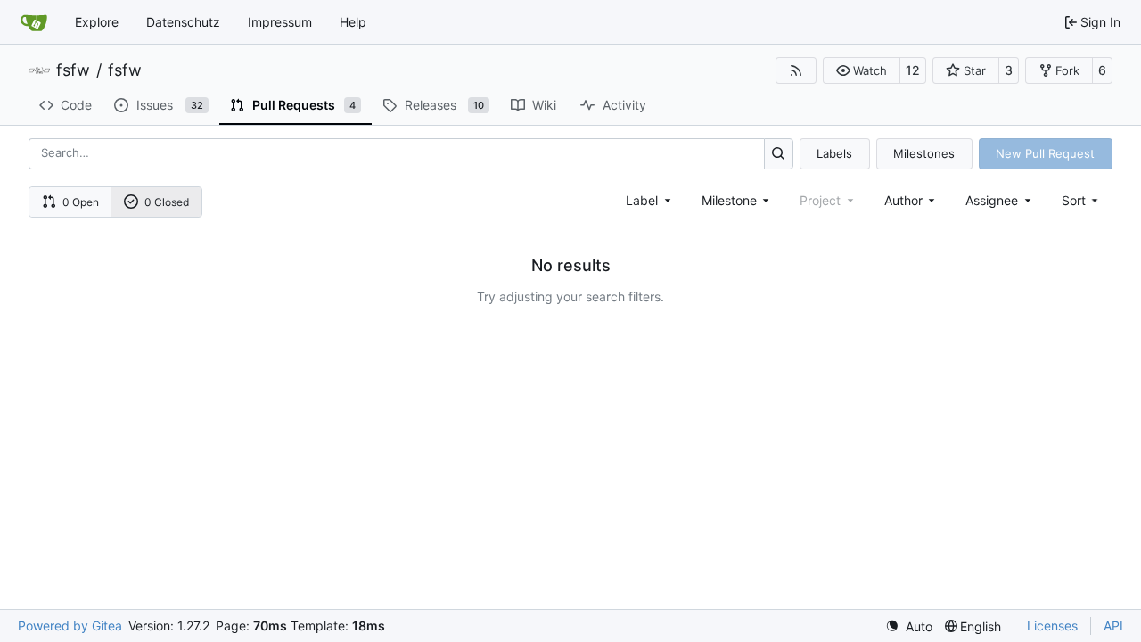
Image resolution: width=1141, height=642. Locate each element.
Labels (834, 153)
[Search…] (778, 153)
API (1113, 625)
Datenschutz (183, 21)
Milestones (924, 153)
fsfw (73, 70)
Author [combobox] (903, 200)
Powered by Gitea (70, 625)
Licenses (1052, 625)
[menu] (1081, 200)
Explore (97, 21)
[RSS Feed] (796, 70)
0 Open (80, 202)
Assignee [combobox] (991, 200)
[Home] (34, 22)
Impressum (280, 21)
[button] (861, 70)
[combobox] (649, 200)
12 (913, 70)
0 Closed (166, 202)
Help (353, 21)
